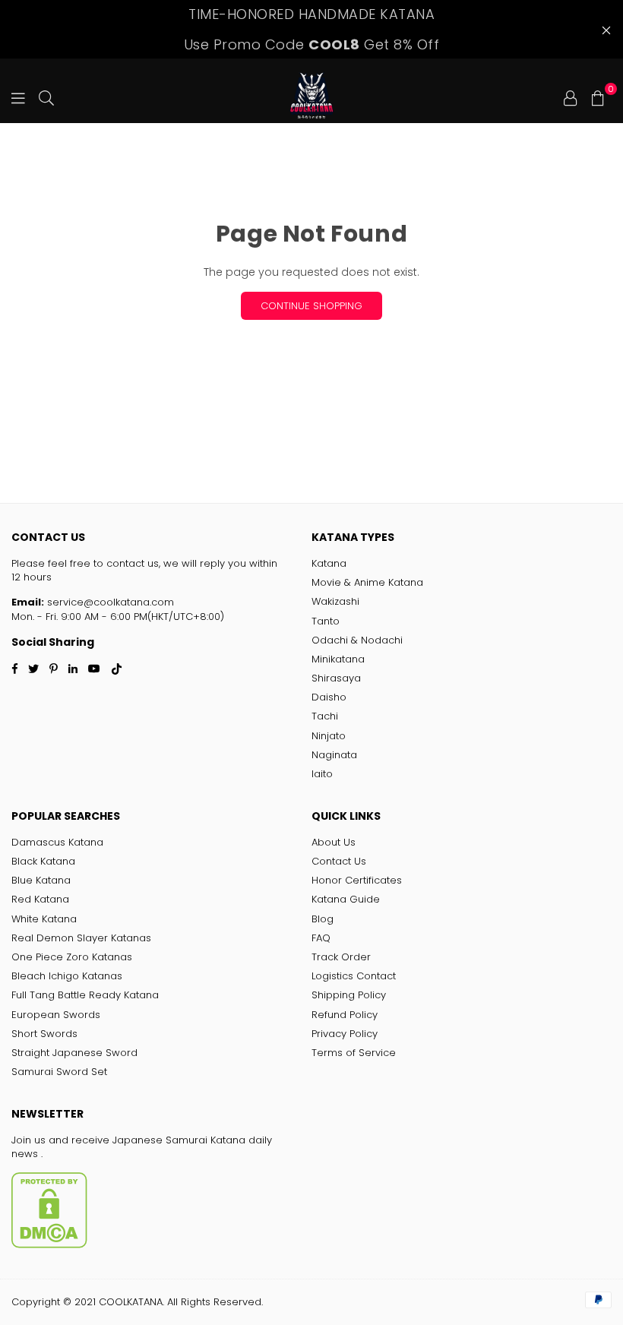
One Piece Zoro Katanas (71, 957)
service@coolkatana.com (109, 602)
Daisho (329, 697)
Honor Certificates (357, 880)
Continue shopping (311, 306)
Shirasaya (336, 678)
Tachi (325, 716)
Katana (329, 563)
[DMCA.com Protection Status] (49, 1245)
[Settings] (570, 96)
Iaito (322, 774)
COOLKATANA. (131, 1302)
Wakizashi (335, 601)
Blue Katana (41, 880)
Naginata (334, 755)
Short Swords (44, 1033)
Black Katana (43, 861)
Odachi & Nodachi (357, 640)
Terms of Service (354, 1052)
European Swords (55, 1014)
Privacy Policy (345, 1033)
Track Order (341, 957)
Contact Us (339, 861)
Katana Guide (346, 899)
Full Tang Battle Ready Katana (85, 995)
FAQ (321, 938)
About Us (334, 842)
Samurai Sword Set (59, 1071)
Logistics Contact (354, 976)
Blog (323, 919)
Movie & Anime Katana (367, 582)
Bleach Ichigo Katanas (66, 976)
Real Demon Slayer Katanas (81, 938)
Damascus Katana (57, 842)
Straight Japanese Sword (74, 1052)
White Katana (44, 919)
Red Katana (40, 899)
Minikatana (338, 659)
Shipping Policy (349, 995)
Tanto (326, 621)
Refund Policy (345, 1014)
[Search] (46, 96)
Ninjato (329, 736)
